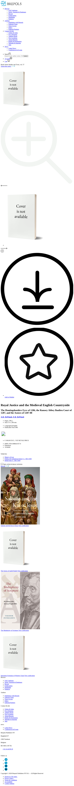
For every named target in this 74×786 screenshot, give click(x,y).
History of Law (9, 457)
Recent (10, 14)
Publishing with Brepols (15, 22)
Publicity (11, 19)
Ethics (10, 27)
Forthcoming (12, 15)
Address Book (12, 36)
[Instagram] (6, 767)
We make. (11, 776)
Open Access (12, 26)
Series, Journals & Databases (17, 12)
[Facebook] (6, 760)
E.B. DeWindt (18, 417)
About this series (6, 66)
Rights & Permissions (15, 41)
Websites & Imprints (14, 43)
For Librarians (12, 34)
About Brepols (12, 40)
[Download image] (37, 324)
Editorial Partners (13, 29)
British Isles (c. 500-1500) (12, 460)
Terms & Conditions (11, 780)
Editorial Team (12, 24)
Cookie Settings (9, 783)
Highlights (11, 17)
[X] (6, 763)
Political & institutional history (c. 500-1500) (18, 459)
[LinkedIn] (6, 770)
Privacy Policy (9, 778)
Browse (7, 8)
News (6, 46)
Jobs (9, 45)
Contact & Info (9, 31)
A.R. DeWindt (6, 417)
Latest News (12, 48)
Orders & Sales (13, 33)
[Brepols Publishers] (11, 5)
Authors (7, 21)
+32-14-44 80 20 (8, 749)
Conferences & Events (15, 50)
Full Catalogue (12, 10)
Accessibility (8, 782)
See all (3, 466)
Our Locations (12, 38)
